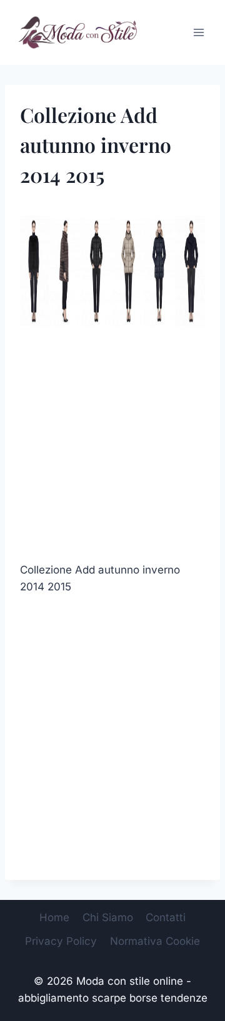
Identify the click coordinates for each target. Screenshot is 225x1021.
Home (54, 917)
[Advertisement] (112, 448)
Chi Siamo (107, 917)
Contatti (166, 917)
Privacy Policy (61, 941)
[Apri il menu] (198, 32)
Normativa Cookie (155, 941)
